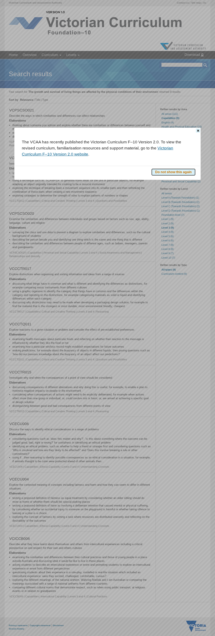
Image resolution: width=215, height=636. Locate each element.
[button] (198, 130)
